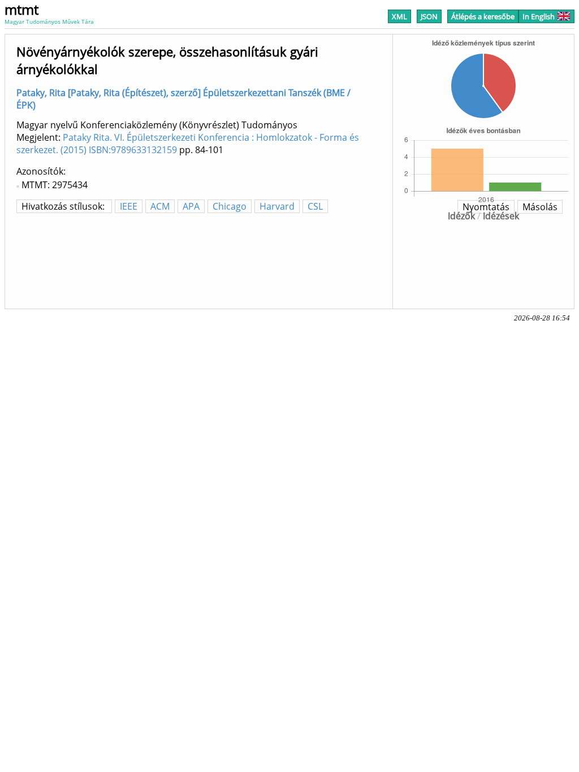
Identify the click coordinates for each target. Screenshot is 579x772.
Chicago (230, 206)
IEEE (128, 206)
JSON (429, 16)
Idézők (461, 216)
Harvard (277, 206)
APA (191, 206)
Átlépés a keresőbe (483, 16)
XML (399, 16)
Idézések (501, 216)
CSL (315, 206)
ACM (160, 206)
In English (538, 16)
